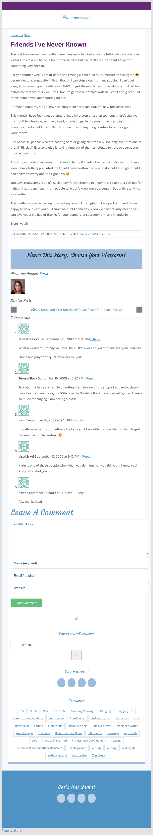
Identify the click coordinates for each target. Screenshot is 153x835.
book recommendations (28, 718)
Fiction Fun (55, 725)
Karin (17, 233)
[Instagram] (82, 682)
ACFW (33, 711)
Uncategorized (86, 233)
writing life (129, 748)
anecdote (60, 711)
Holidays (44, 733)
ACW (45, 711)
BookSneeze (77, 718)
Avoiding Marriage (83, 711)
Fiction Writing (77, 725)
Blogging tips (125, 711)
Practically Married (54, 740)
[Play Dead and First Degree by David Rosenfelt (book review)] (76, 309)
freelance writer (127, 725)
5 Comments (102, 233)
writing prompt (57, 755)
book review (57, 718)
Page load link (12, 830)
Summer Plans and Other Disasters (39, 748)
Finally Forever (102, 725)
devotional (22, 725)
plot (34, 740)
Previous (17, 35)
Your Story (99, 755)
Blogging (106, 711)
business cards (100, 718)
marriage (113, 733)
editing (38, 725)
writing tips (79, 755)
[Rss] (92, 682)
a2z (22, 711)
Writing (96, 748)
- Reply (95, 339)
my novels (130, 733)
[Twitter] (72, 682)
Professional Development (89, 740)
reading (116, 740)
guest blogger (24, 733)
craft (137, 718)
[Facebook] (61, 682)
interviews (95, 733)
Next (27, 35)
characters (122, 718)
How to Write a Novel (68, 733)
